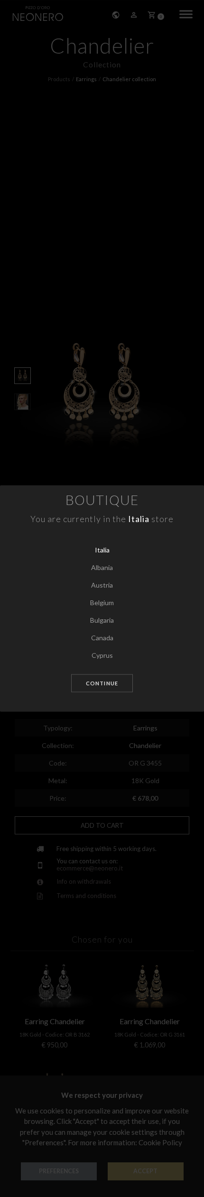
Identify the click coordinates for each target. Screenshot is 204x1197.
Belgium (102, 602)
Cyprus (102, 655)
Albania (102, 567)
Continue (102, 683)
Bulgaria (102, 620)
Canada (102, 638)
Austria (102, 585)
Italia (102, 550)
